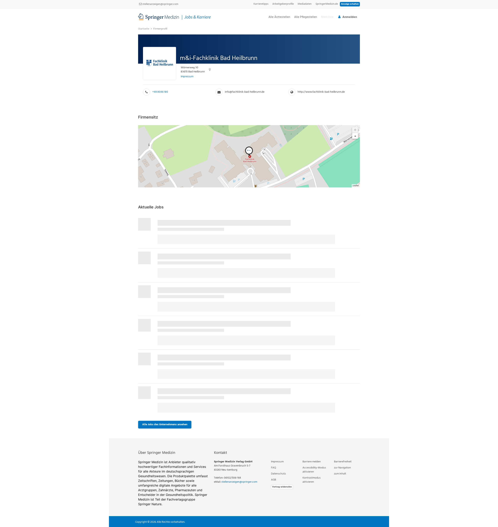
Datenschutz (278, 474)
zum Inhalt (340, 474)
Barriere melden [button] (311, 461)
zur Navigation (342, 468)
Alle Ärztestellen (279, 17)
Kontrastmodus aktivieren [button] (311, 480)
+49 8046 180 (160, 92)
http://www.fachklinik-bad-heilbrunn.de (321, 92)
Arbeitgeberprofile (283, 4)
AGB (273, 480)
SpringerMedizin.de (327, 4)
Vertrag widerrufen (282, 487)
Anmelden (349, 17)
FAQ (273, 468)
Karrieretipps (260, 4)
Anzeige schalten (350, 4)
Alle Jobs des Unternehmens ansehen (164, 424)
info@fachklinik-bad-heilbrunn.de (244, 92)
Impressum (187, 77)
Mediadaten (305, 4)
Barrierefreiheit (343, 461)
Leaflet (356, 185)
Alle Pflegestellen (305, 17)
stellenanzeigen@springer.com (160, 4)
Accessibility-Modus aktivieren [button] (314, 470)
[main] (249, 231)
